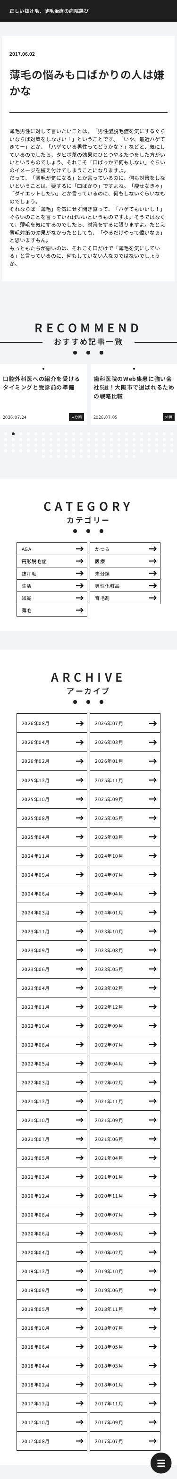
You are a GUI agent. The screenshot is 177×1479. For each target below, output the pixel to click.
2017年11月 (109, 1403)
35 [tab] (88, 439)
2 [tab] (13, 433)
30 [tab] (51, 439)
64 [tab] (134, 445)
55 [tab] (66, 445)
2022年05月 (36, 1063)
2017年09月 (109, 1422)
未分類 (102, 573)
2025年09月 (109, 799)
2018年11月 (109, 1308)
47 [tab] (5, 445)
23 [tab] (171, 433)
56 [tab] (73, 445)
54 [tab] (58, 445)
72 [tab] (20, 450)
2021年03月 (36, 1176)
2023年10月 (109, 931)
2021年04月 (109, 1157)
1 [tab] (5, 433)
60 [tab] (103, 445)
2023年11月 (36, 931)
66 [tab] (149, 445)
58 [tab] (88, 445)
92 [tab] (171, 450)
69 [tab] (171, 445)
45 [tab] (164, 439)
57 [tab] (81, 445)
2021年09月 (109, 1120)
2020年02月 (109, 1252)
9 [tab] (66, 433)
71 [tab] (13, 450)
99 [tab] (88, 456)
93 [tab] (43, 456)
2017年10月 (36, 1422)
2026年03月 (109, 741)
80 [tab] (81, 450)
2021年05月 (36, 1157)
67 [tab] (156, 445)
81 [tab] (88, 450)
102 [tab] (111, 456)
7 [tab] (51, 433)
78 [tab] (66, 450)
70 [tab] (5, 450)
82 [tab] (96, 450)
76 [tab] (51, 450)
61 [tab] (111, 445)
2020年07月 (109, 1214)
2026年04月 (36, 741)
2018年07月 (109, 1327)
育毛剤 (102, 597)
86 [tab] (126, 450)
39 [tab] (119, 439)
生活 (27, 585)
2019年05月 (36, 1308)
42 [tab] (141, 439)
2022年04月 (109, 1063)
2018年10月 (36, 1327)
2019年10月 (109, 1271)
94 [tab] (51, 456)
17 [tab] (126, 433)
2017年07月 (109, 1441)
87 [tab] (134, 450)
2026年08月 (36, 723)
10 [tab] (73, 433)
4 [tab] (28, 433)
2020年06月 (36, 1233)
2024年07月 (109, 874)
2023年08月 (109, 950)
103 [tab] (119, 456)
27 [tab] (28, 439)
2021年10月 (36, 1120)
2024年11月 (36, 855)
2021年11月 (109, 1101)
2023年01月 (36, 1006)
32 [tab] (66, 439)
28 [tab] (35, 439)
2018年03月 (109, 1365)
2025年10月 (36, 799)
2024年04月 (109, 893)
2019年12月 (36, 1271)
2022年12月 (109, 1006)
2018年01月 (109, 1384)
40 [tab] (126, 439)
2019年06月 (109, 1289)
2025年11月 (109, 780)
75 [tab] (43, 450)
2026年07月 (109, 723)
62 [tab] (119, 445)
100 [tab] (96, 456)
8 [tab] (58, 433)
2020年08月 (36, 1214)
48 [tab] (13, 445)
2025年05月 (109, 817)
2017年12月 (36, 1403)
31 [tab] (58, 439)
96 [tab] (66, 456)
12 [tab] (88, 433)
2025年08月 (36, 817)
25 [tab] (13, 439)
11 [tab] (81, 433)
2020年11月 (109, 1195)
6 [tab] (43, 433)
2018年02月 (36, 1384)
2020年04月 (36, 1252)
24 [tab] (5, 439)
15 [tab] (111, 433)
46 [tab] (171, 439)
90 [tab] (156, 450)
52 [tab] (43, 445)
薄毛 (27, 610)
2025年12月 (36, 780)
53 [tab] (51, 445)
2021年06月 (109, 1138)
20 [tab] (149, 433)
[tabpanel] (43, 394)
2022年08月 (36, 1044)
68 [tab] (164, 445)
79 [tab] (73, 450)
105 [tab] (134, 456)
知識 (27, 597)
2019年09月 (36, 1289)
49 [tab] (20, 445)
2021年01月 (109, 1176)
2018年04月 (36, 1365)
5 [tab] (35, 433)
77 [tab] (58, 450)
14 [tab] (103, 433)
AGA (27, 548)
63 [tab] (126, 445)
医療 (100, 561)
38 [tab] (111, 439)
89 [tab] (149, 450)
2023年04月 (36, 987)
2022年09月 (109, 1025)
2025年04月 (36, 836)
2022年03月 (36, 1082)
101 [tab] (103, 456)
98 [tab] (81, 456)
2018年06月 (36, 1346)
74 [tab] (35, 450)
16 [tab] (119, 433)
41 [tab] (134, 439)
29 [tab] (43, 439)
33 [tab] (73, 439)
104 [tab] (126, 456)
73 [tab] (28, 450)
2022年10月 (36, 1025)
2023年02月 (109, 987)
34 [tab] (81, 439)
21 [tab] (156, 433)
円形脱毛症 (34, 561)
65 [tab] (141, 445)
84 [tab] (111, 450)
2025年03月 (109, 836)
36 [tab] (96, 439)
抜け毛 (29, 573)
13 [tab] (96, 433)
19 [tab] (141, 433)
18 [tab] (134, 433)
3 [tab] (20, 433)
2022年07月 (109, 1044)
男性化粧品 (107, 585)
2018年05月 (109, 1346)
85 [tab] (119, 450)
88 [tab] (141, 450)
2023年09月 (36, 950)
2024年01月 (109, 912)
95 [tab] (58, 456)
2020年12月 (36, 1195)
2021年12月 (36, 1101)
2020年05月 (109, 1233)
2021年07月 (36, 1138)
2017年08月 (36, 1441)
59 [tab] (96, 445)
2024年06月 (36, 893)
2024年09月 (36, 874)
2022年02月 (109, 1082)
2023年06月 (36, 968)
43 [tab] (149, 439)
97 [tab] (73, 456)
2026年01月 (109, 760)
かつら (102, 548)
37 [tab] (103, 439)
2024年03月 (36, 912)
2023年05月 (109, 968)
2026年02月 (36, 760)
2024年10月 (109, 855)
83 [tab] (103, 450)
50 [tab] (28, 445)
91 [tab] (164, 450)
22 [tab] (164, 433)
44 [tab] (156, 439)
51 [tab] (35, 445)
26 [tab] (20, 439)
